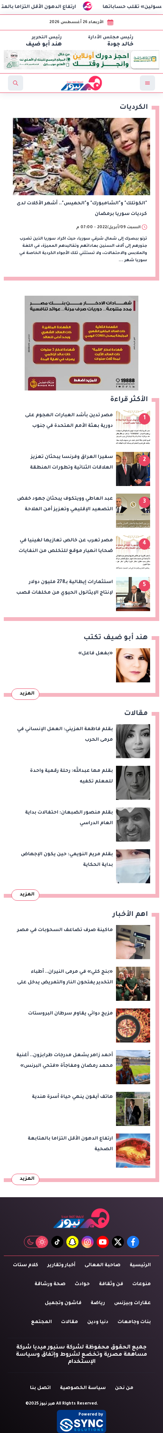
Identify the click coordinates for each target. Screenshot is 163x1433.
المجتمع (41, 1322)
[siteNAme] (81, 83)
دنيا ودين (97, 1322)
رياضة (98, 1303)
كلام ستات (25, 1265)
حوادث (82, 1284)
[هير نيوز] (81, 1218)
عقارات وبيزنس (132, 1303)
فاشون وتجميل (63, 1303)
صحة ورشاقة (50, 1284)
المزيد (27, 693)
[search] (16, 83)
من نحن (124, 1388)
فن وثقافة (111, 1284)
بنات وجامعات (134, 1322)
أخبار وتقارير (61, 1265)
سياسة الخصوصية (83, 1388)
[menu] (147, 83)
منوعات (141, 1284)
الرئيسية (140, 1265)
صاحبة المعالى (103, 1265)
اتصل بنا (40, 1388)
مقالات (69, 1322)
